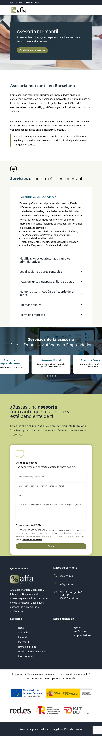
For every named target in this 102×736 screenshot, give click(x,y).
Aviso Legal (52, 729)
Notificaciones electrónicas (33, 651)
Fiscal (21, 627)
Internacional (25, 656)
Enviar (51, 546)
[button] (45, 376)
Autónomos (80, 631)
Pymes (77, 627)
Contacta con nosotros (32, 50)
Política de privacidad (32, 539)
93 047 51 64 (18, 2)
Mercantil (23, 642)
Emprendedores (83, 635)
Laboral (22, 637)
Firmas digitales (27, 646)
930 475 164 (66, 576)
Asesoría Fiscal (51, 360)
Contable (23, 632)
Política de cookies (71, 729)
